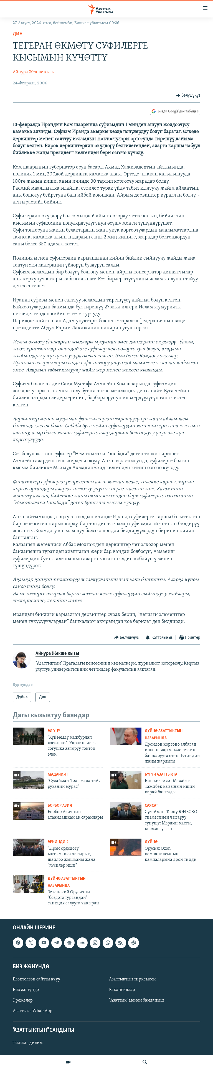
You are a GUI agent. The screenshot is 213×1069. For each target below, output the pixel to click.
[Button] (188, 95)
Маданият (58, 775)
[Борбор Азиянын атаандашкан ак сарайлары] (28, 811)
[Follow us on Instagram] (95, 942)
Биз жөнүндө (26, 990)
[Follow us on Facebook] (18, 942)
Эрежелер (23, 1000)
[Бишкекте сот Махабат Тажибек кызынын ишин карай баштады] (125, 780)
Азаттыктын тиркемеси (132, 979)
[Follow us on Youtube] (44, 942)
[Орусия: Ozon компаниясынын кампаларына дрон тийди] (125, 847)
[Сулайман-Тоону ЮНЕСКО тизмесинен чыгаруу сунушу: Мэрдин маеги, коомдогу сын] (125, 811)
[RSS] (120, 942)
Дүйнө (151, 842)
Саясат (151, 806)
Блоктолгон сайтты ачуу (36, 979)
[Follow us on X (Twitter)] (31, 942)
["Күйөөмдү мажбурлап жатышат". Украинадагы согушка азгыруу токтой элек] (28, 736)
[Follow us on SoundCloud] (82, 942)
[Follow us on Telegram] (56, 942)
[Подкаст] (133, 942)
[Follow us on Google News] (69, 942)
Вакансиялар (122, 990)
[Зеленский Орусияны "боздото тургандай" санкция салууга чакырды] (28, 884)
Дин (17, 34)
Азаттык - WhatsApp (32, 1011)
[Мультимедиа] (68, 1062)
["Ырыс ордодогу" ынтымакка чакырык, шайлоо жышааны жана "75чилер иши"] (28, 847)
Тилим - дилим (28, 1043)
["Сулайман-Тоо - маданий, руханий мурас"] (28, 780)
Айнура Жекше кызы (34, 72)
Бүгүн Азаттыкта (161, 775)
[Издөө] (144, 1062)
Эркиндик (58, 842)
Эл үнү (54, 731)
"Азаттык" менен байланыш (136, 1000)
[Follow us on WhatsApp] (108, 942)
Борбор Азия (60, 806)
